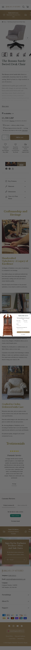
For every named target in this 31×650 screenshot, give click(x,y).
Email (18, 324)
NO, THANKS (23, 334)
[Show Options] (29, 329)
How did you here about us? (22, 327)
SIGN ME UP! (23, 332)
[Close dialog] (30, 314)
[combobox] (23, 329)
